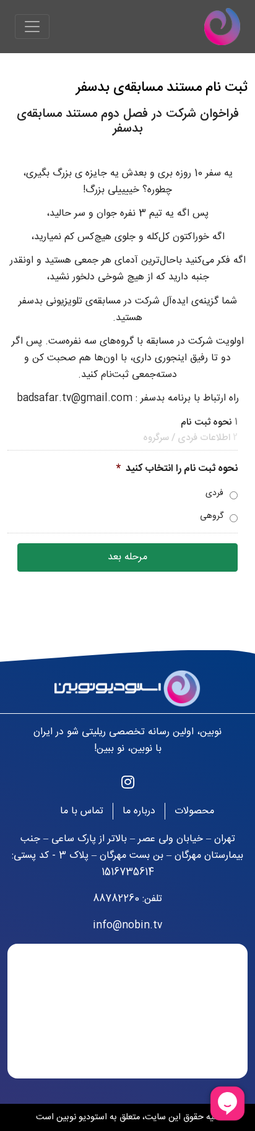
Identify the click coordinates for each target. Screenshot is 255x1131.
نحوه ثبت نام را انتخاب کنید (177, 469)
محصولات (194, 811)
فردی (214, 493)
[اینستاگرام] (128, 784)
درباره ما (139, 811)
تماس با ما (81, 811)
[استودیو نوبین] (222, 26)
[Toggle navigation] (32, 26)
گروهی (211, 516)
